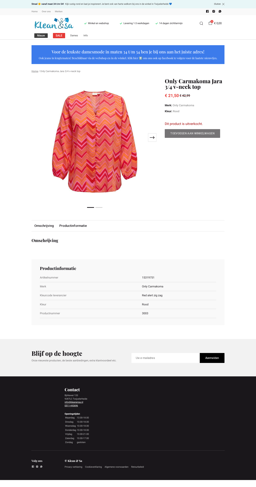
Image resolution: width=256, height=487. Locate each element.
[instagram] (213, 12)
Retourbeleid (137, 467)
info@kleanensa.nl (74, 402)
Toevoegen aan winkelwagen (192, 133)
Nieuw (41, 35)
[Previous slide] (37, 137)
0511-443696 (71, 405)
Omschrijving (44, 226)
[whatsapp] (220, 12)
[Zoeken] (201, 23)
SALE (59, 35)
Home (35, 11)
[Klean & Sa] (54, 23)
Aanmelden (212, 358)
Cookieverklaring (93, 467)
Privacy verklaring (73, 467)
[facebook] (207, 12)
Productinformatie (73, 226)
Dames (74, 35)
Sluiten (217, 4)
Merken (59, 11)
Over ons (46, 11)
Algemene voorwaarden (117, 467)
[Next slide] (152, 137)
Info (86, 35)
